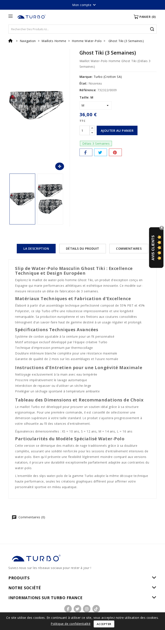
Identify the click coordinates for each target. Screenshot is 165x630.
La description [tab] (36, 248)
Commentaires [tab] (129, 248)
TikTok (96, 609)
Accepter (104, 624)
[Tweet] (100, 152)
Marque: (86, 77)
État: (83, 83)
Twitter (77, 609)
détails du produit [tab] (82, 248)
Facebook (68, 609)
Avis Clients (153, 247)
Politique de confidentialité (70, 624)
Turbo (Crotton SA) (108, 77)
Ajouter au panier (117, 130)
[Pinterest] (115, 152)
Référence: (87, 90)
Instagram (86, 609)
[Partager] (86, 152)
